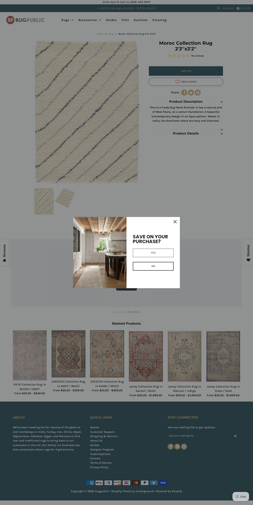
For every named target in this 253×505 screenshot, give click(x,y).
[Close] (175, 221)
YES (153, 252)
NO (153, 266)
